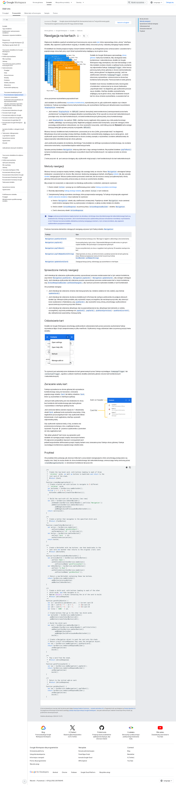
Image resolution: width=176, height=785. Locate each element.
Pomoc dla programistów (38, 761)
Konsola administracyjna (86, 751)
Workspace (20, 2)
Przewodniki (16, 13)
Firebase (74, 772)
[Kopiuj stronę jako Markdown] (84, 36)
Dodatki (49, 2)
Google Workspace (61, 30)
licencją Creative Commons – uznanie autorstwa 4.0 (88, 708)
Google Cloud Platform (88, 772)
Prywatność (41, 781)
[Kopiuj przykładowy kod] (130, 467)
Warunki (32, 781)
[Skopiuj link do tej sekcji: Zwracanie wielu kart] (69, 384)
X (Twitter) (130, 757)
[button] (13, 56)
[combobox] (137, 2)
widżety (116, 174)
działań (47, 176)
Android (55, 772)
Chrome (64, 772)
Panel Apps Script (84, 754)
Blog (128, 751)
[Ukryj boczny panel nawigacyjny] (25, 781)
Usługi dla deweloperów (37, 754)
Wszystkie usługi (104, 772)
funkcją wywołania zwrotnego (106, 187)
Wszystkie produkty (63, 2)
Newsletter (130, 754)
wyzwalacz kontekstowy (75, 103)
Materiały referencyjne (32, 13)
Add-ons (6, 9)
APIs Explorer (83, 761)
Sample (46, 13)
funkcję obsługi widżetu (72, 191)
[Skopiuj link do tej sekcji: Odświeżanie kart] (66, 321)
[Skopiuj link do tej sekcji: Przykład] (56, 453)
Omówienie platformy (37, 751)
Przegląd (5, 13)
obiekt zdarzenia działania (57, 197)
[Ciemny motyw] (126, 467)
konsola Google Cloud (85, 757)
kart (98, 42)
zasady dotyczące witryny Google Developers (82, 710)
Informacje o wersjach (37, 757)
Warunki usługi (34, 764)
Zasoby (78, 2)
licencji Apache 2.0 (129, 708)
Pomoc (55, 13)
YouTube (130, 761)
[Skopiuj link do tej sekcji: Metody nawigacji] (66, 166)
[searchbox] (13, 19)
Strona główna (38, 2)
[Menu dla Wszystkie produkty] (72, 2)
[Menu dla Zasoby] (83, 2)
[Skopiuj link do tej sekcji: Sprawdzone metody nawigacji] (80, 270)
